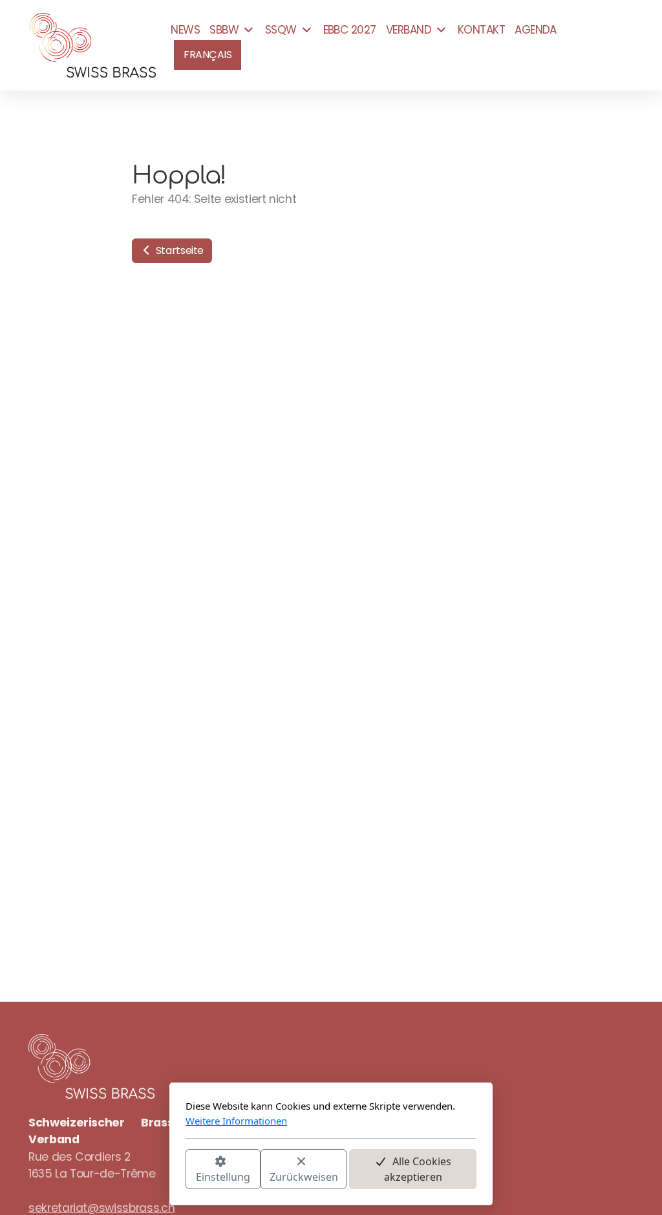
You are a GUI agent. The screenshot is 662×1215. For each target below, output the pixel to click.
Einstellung (223, 1177)
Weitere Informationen (236, 1120)
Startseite (178, 250)
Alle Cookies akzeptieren (418, 1169)
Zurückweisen (304, 1177)
